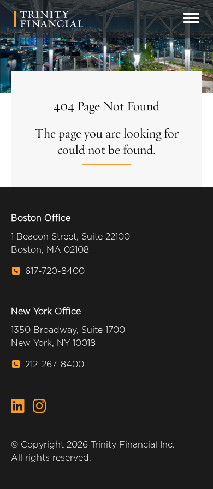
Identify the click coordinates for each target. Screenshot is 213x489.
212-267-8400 (53, 364)
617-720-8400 (53, 271)
